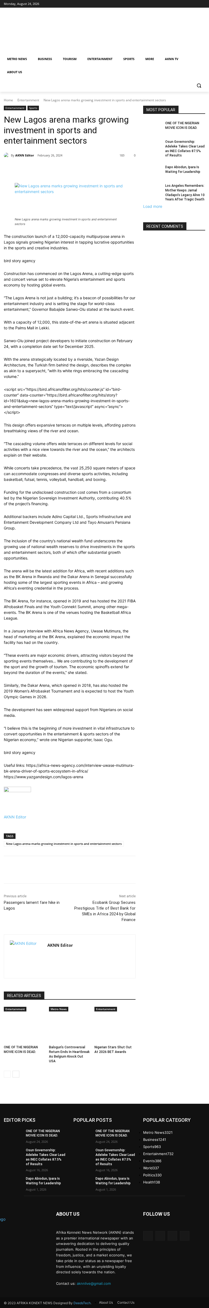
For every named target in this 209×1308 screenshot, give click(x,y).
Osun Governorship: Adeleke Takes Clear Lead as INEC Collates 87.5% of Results (185, 148)
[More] (124, 169)
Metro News (59, 1009)
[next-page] (16, 1074)
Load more (152, 206)
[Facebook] (73, 169)
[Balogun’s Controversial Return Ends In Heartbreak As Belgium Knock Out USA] (69, 1027)
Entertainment (28, 100)
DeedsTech (82, 1303)
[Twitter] (86, 169)
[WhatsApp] (111, 169)
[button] (198, 85)
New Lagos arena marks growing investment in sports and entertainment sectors (64, 844)
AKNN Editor (24, 155)
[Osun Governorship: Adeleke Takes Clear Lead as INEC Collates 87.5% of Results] (152, 146)
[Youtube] (184, 1236)
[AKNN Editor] (7, 155)
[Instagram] (160, 1236)
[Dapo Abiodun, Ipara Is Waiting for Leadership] (152, 171)
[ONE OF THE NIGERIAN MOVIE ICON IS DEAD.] (24, 1027)
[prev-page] (7, 1074)
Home (8, 100)
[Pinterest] (98, 169)
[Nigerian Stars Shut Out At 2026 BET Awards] (115, 1027)
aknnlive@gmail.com (94, 1283)
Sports (33, 108)
